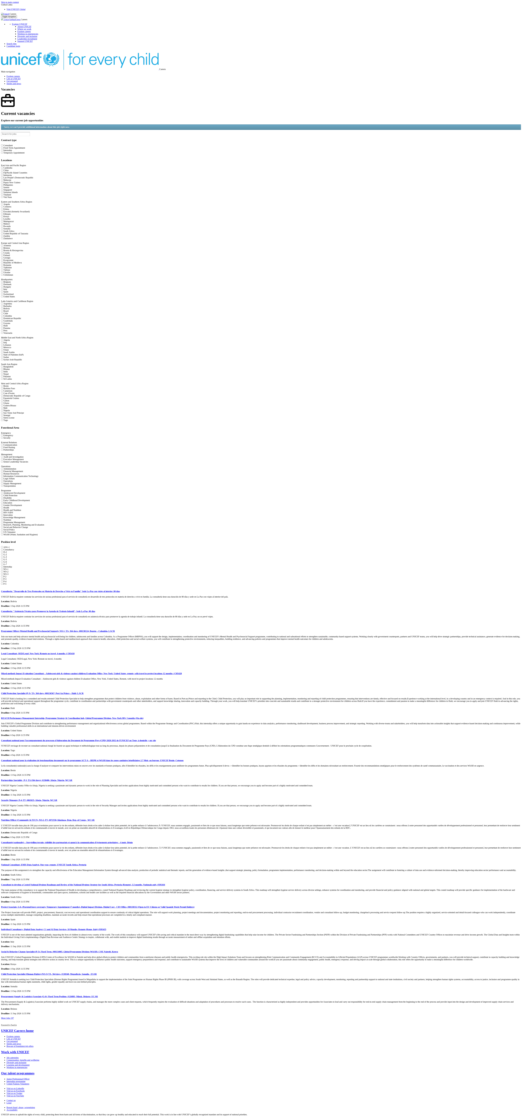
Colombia (7, 316)
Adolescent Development (14, 493)
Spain (5, 292)
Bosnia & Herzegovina (13, 250)
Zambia (6, 236)
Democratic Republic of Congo (16, 396)
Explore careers (24, 31)
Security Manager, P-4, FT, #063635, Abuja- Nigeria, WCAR (29, 800)
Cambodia (7, 168)
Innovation (8, 515)
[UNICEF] (5, 14)
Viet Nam (7, 197)
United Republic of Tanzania (15, 233)
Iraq (5, 342)
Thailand (7, 195)
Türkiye (6, 270)
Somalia (6, 229)
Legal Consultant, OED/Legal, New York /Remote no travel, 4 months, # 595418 (37, 653)
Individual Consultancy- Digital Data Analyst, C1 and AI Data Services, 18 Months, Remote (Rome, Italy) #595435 (53, 929)
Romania (7, 265)
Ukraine (6, 272)
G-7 (5, 564)
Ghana (6, 403)
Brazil (6, 311)
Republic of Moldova (12, 262)
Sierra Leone (8, 418)
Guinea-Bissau (9, 405)
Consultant (8, 145)
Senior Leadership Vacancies (15, 462)
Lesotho (6, 219)
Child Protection (10, 495)
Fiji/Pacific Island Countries (15, 173)
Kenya (6, 216)
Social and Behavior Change (15, 527)
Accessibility (12, 1110)
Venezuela (7, 333)
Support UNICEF (25, 41)
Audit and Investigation (13, 457)
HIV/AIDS (8, 512)
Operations (8, 481)
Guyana (6, 323)
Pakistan (7, 376)
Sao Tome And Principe (13, 413)
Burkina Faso (9, 388)
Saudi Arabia (9, 352)
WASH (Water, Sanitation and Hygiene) (20, 534)
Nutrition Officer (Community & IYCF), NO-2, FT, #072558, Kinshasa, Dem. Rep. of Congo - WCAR (48, 820)
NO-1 (5, 569)
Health (6, 508)
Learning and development (18, 1065)
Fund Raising (9, 447)
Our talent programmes (17, 1073)
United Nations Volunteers (18, 1084)
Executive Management (13, 459)
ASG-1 (6, 547)
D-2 (5, 552)
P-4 (4, 581)
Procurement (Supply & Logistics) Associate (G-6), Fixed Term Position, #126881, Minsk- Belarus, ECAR (49, 996)
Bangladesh (8, 367)
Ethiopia (7, 214)
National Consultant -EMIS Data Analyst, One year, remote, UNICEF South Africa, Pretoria (43, 865)
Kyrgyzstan (8, 260)
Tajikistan (7, 267)
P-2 (4, 576)
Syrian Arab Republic (12, 359)
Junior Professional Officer (18, 1079)
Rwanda (7, 226)
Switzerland (8, 294)
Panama (6, 328)
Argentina (7, 303)
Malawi (6, 224)
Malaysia (7, 180)
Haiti (5, 325)
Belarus (6, 248)
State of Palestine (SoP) (13, 355)
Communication (10, 445)
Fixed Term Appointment (14, 148)
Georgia (6, 258)
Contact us (11, 1100)
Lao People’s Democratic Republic (18, 177)
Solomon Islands (10, 192)
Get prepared (12, 81)
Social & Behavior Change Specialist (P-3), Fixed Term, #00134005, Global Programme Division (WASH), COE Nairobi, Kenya (59, 952)
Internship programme (16, 1081)
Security (6, 438)
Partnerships (8, 450)
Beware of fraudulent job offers (20, 1046)
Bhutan (6, 369)
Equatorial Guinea (11, 398)
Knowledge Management (14, 517)
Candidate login (13, 46)
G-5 (5, 559)
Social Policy (9, 530)
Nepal (6, 374)
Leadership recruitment (27, 39)
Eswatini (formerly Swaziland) (16, 211)
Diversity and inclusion (27, 36)
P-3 (4, 579)
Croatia (6, 253)
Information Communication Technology (20, 476)
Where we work (24, 29)
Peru (5, 330)
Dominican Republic (12, 318)
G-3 (5, 557)
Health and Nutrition (12, 510)
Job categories (13, 1057)
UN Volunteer (9, 532)
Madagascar (8, 221)
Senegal (6, 415)
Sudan (6, 357)
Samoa (6, 187)
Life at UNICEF (14, 79)
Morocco (7, 347)
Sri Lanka (7, 379)
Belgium (7, 282)
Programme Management (14, 522)
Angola (6, 204)
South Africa (8, 231)
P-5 (4, 584)
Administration (9, 469)
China (6, 170)
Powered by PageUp (9, 1025)
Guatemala (8, 321)
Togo (5, 420)
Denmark (7, 284)
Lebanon (7, 345)
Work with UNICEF (15, 1052)
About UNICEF (24, 26)
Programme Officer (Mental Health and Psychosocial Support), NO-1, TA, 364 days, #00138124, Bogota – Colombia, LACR (58, 631)
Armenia (7, 245)
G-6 (5, 562)
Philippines (8, 185)
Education (7, 503)
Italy (5, 289)
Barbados (7, 306)
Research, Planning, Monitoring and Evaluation (23, 525)
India (5, 371)
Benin (6, 386)
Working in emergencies (27, 34)
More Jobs (7, 1018)
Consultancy (8, 549)
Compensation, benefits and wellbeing (23, 1060)
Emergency (8, 435)
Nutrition (7, 520)
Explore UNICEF (19, 24)
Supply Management (12, 483)
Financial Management (13, 471)
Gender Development (12, 505)
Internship (7, 150)
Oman (6, 350)
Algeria (6, 340)
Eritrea (6, 209)
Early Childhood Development (16, 500)
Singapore (7, 190)
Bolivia (6, 308)
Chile (5, 313)
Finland (6, 255)
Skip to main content (10, 2)
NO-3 (5, 574)
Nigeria (6, 410)
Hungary (7, 287)
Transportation (9, 486)
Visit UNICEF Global (16, 9)
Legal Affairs (9, 478)
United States (9, 296)
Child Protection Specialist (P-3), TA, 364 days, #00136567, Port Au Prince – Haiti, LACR (42, 693)
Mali (5, 408)
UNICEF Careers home (17, 1030)
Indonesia (7, 175)
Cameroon (7, 391)
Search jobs (11, 44)
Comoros (7, 207)
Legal (9, 1103)
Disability (7, 498)
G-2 (5, 554)
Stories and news (14, 83)
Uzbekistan (8, 275)
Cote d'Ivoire (9, 393)
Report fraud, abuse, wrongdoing (21, 1107)
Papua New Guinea (11, 182)
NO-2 (5, 571)
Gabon (6, 400)
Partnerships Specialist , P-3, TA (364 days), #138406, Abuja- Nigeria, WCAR (36, 780)
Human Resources (11, 474)
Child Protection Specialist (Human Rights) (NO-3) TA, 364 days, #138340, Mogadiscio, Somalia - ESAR (49, 974)
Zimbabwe (8, 238)
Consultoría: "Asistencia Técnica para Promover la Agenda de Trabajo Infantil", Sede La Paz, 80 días (48, 611)
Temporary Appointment (13, 153)
